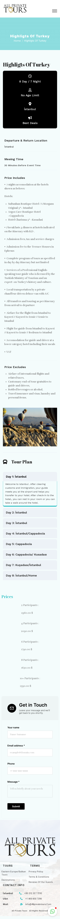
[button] (30, 427)
